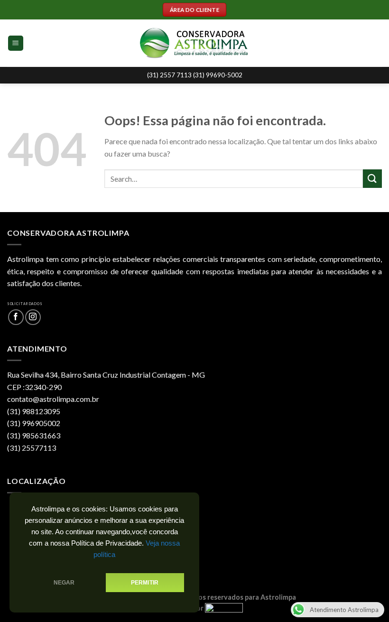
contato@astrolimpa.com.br (53, 398)
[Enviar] (372, 178)
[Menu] (16, 43)
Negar (64, 582)
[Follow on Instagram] (33, 317)
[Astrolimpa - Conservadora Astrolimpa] (195, 43)
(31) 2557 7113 (170, 75)
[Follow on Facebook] (16, 317)
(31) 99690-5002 (217, 75)
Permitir (144, 582)
